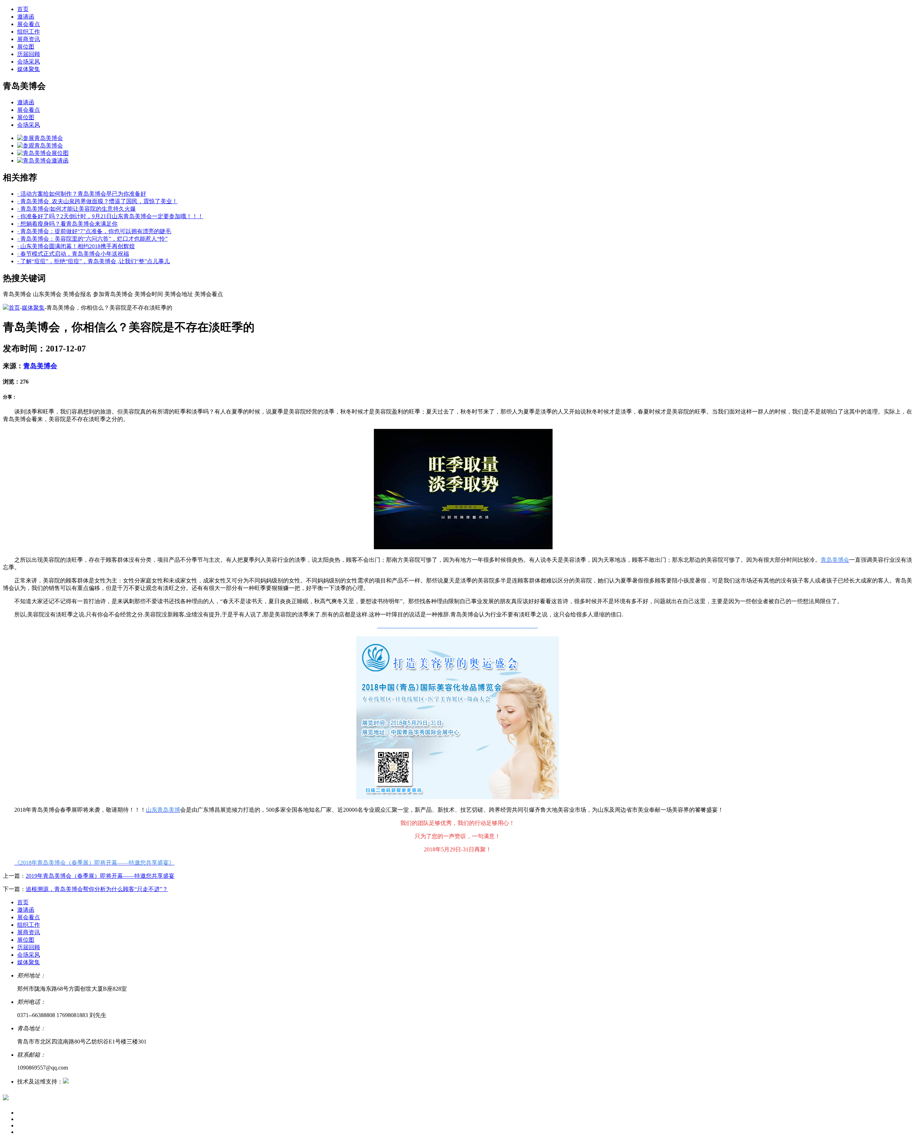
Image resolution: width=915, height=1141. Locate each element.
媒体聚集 (28, 69)
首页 (23, 9)
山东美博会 (47, 294)
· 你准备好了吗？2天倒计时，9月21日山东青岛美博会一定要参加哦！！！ (110, 216)
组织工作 (28, 32)
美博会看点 (208, 294)
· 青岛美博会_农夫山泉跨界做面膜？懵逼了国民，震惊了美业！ (97, 201)
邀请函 (25, 17)
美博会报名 (77, 294)
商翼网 (77, 1082)
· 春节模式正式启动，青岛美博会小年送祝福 (73, 254)
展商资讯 (28, 39)
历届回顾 (28, 54)
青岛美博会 (17, 294)
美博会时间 (148, 294)
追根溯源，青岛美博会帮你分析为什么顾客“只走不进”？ (97, 889)
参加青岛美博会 (113, 294)
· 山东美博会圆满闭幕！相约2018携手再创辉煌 (76, 246)
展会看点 (28, 24)
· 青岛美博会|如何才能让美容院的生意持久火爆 (76, 209)
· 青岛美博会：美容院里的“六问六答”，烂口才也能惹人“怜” (92, 239)
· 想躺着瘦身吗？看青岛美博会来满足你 (67, 224)
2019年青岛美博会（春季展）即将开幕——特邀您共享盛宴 (100, 876)
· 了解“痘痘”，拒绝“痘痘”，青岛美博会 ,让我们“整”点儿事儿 (93, 261)
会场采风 (28, 62)
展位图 (25, 47)
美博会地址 (178, 294)
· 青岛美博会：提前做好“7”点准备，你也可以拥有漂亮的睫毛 (94, 231)
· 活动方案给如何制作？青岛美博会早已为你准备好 (81, 194)
